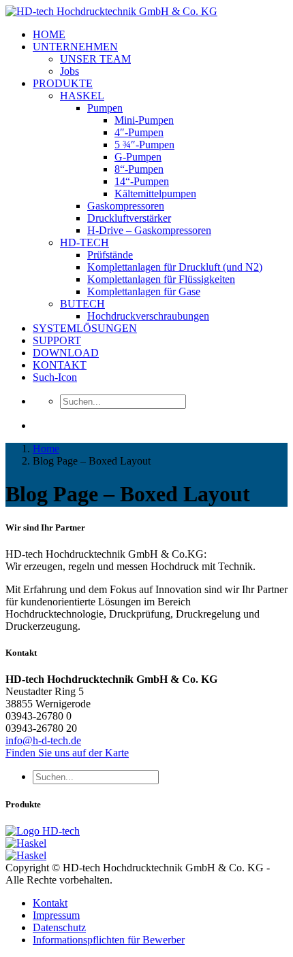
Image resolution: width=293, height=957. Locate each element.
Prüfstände (110, 255)
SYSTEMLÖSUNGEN (85, 328)
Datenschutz (59, 927)
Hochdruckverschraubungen (148, 316)
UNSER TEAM (95, 59)
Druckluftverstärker (129, 218)
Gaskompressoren (125, 206)
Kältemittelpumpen (155, 193)
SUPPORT (57, 340)
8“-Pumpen (139, 169)
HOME (49, 34)
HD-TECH (84, 242)
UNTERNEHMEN (75, 46)
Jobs (69, 71)
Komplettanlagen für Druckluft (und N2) (174, 267)
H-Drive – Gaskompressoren (149, 230)
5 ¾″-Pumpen (144, 144)
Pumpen (105, 108)
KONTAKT (60, 365)
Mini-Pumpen (144, 120)
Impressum (56, 915)
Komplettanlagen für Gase (143, 291)
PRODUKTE (63, 83)
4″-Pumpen (139, 132)
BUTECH (82, 303)
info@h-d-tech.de (43, 740)
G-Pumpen (137, 157)
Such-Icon (55, 377)
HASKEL (82, 95)
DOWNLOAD (66, 352)
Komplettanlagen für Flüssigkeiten (161, 279)
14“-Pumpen (141, 181)
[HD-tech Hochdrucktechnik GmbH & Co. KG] (111, 11)
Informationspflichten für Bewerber (109, 939)
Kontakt (50, 903)
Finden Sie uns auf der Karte (67, 752)
